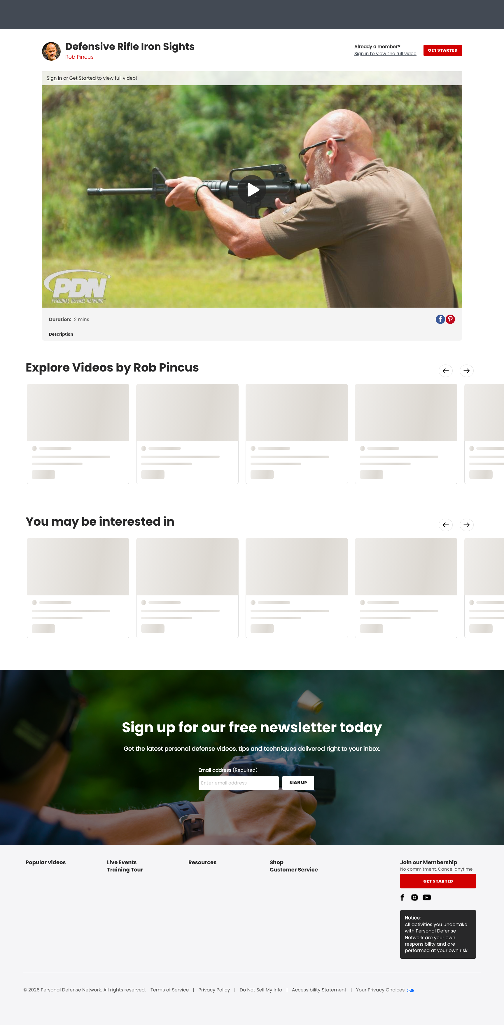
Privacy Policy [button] (214, 990)
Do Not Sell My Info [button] (261, 990)
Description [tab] (61, 334)
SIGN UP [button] (298, 783)
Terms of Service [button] (169, 990)
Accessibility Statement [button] (319, 990)
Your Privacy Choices (380, 990)
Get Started (83, 78)
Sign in (55, 78)
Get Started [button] (438, 881)
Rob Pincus (79, 57)
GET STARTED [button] (443, 50)
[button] (385, 50)
